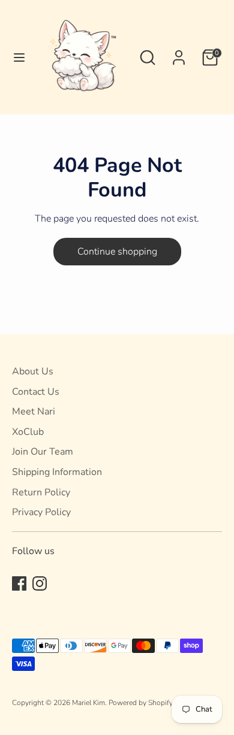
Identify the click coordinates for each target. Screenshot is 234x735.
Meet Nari (33, 411)
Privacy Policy (41, 512)
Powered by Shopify (141, 702)
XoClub (28, 431)
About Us (32, 371)
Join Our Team (42, 451)
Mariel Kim (88, 702)
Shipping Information (57, 472)
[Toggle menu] (15, 57)
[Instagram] (39, 583)
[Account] (179, 52)
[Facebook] (19, 583)
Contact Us (35, 391)
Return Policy (41, 492)
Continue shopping (117, 251)
